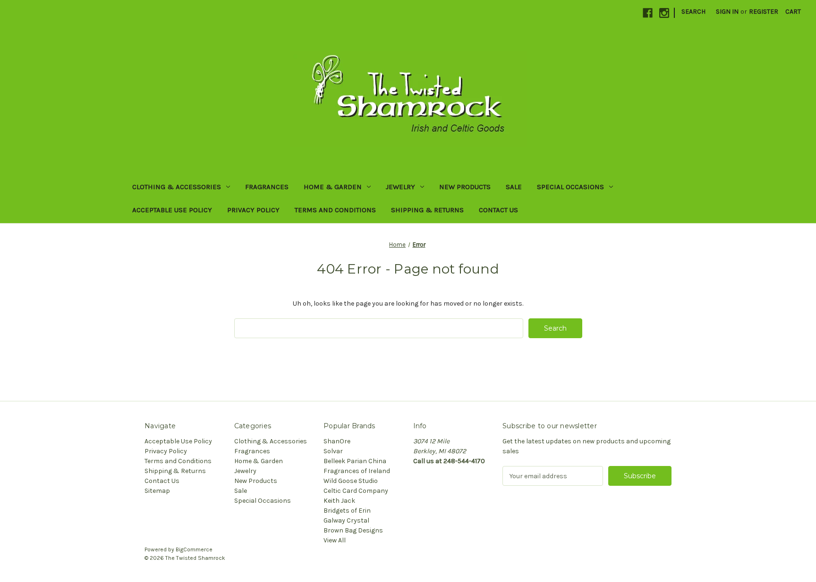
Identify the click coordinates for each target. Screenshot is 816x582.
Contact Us (498, 210)
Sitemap (157, 491)
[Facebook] (648, 13)
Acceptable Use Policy (172, 210)
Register (763, 12)
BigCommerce (194, 549)
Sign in (727, 12)
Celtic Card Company (355, 491)
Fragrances (267, 187)
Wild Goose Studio (350, 481)
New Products (465, 187)
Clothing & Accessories (176, 187)
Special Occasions (570, 187)
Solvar (333, 451)
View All (334, 540)
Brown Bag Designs (353, 530)
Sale (514, 187)
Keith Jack (339, 501)
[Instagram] (664, 13)
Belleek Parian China (354, 461)
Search (693, 12)
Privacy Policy (253, 210)
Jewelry (400, 187)
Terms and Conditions (335, 210)
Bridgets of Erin (347, 511)
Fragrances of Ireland (356, 471)
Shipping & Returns (427, 210)
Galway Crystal (346, 520)
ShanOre (336, 441)
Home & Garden (333, 187)
